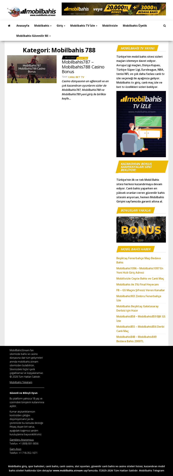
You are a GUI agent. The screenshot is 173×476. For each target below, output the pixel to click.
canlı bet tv (76, 77)
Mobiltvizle (110, 25)
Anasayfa (22, 25)
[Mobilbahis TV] (9, 25)
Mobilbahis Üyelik (135, 25)
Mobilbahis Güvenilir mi (32, 36)
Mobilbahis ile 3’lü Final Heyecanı (137, 284)
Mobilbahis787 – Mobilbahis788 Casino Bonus (83, 67)
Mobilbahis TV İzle (83, 25)
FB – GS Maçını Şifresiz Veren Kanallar (140, 290)
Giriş (60, 25)
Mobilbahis (42, 25)
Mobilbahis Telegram (151, 470)
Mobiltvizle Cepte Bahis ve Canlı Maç (140, 278)
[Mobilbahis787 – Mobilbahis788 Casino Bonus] (32, 68)
